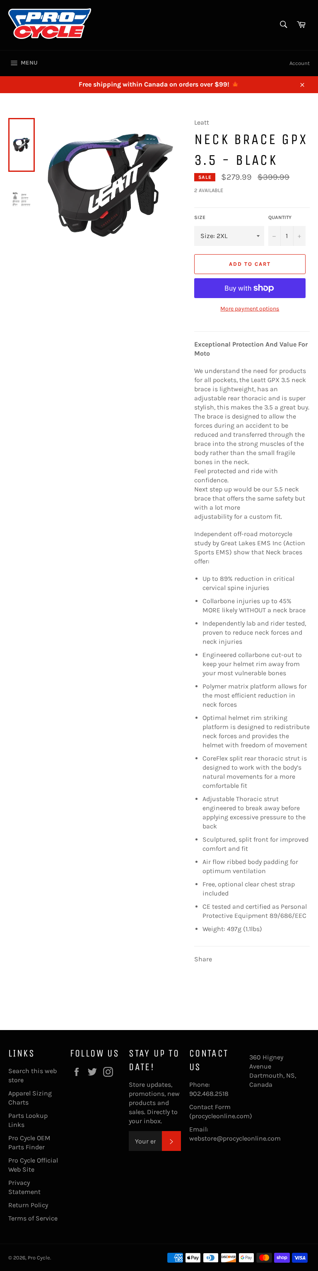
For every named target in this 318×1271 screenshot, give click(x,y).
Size (199, 217)
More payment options (249, 308)
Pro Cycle (39, 1257)
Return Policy (28, 1205)
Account (299, 63)
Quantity (280, 217)
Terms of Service (33, 1218)
